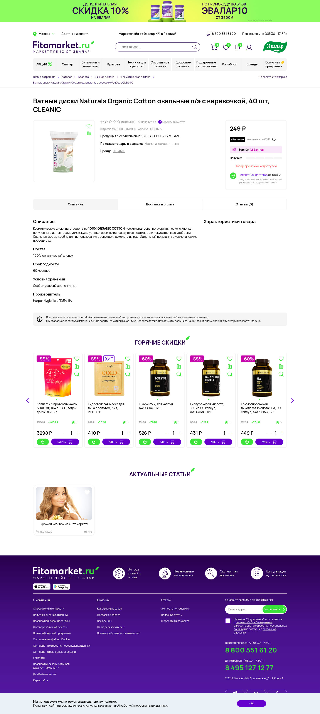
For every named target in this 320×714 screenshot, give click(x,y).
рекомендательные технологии (92, 701)
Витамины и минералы (90, 64)
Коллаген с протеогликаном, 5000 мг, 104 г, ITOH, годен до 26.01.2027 (57, 408)
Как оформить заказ (109, 608)
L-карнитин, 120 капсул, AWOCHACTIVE (156, 406)
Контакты (39, 658)
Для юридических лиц (110, 627)
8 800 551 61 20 (224, 34)
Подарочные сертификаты (206, 64)
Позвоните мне (264, 34)
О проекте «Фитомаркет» (48, 608)
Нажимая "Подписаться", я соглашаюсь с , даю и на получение (260, 625)
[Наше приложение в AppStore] (42, 586)
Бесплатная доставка (253, 175)
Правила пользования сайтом (51, 621)
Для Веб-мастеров (44, 674)
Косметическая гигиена (162, 144)
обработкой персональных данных (141, 705)
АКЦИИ (41, 64)
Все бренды (104, 621)
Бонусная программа (273, 64)
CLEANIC (119, 151)
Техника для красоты (137, 64)
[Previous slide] (27, 400)
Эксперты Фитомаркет (175, 608)
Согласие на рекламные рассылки (54, 652)
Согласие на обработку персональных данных (61, 645)
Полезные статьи (171, 615)
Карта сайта (40, 680)
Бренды (252, 64)
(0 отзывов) (128, 121)
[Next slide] (292, 400)
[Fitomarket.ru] (63, 46)
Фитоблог (229, 64)
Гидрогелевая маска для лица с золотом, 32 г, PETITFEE (106, 408)
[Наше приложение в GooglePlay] (61, 586)
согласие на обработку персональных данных (260, 627)
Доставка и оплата (75, 34)
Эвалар (67, 64)
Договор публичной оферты (50, 627)
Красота (113, 64)
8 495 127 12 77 (249, 667)
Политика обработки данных (50, 615)
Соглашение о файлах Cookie (51, 639)
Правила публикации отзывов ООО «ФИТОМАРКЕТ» (51, 666)
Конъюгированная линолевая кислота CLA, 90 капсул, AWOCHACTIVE (261, 408)
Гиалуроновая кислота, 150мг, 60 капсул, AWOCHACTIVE (207, 408)
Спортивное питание (160, 64)
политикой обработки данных (254, 622)
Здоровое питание (183, 64)
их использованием (99, 705)
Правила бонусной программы (52, 633)
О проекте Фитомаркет (273, 77)
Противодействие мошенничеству (118, 633)
